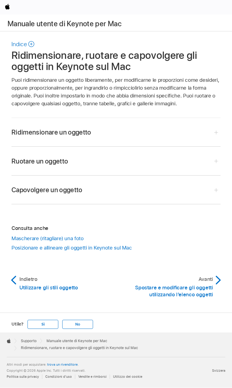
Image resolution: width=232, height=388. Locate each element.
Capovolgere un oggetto (46, 190)
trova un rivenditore (62, 364)
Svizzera (218, 370)
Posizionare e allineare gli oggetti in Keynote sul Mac (71, 248)
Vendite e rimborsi (92, 376)
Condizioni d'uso (58, 376)
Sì (43, 324)
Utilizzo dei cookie (127, 376)
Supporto (29, 341)
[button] (23, 44)
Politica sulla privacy (23, 376)
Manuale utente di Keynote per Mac (64, 23)
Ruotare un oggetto (39, 161)
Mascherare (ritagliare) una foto (47, 238)
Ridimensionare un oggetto (51, 132)
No (77, 324)
